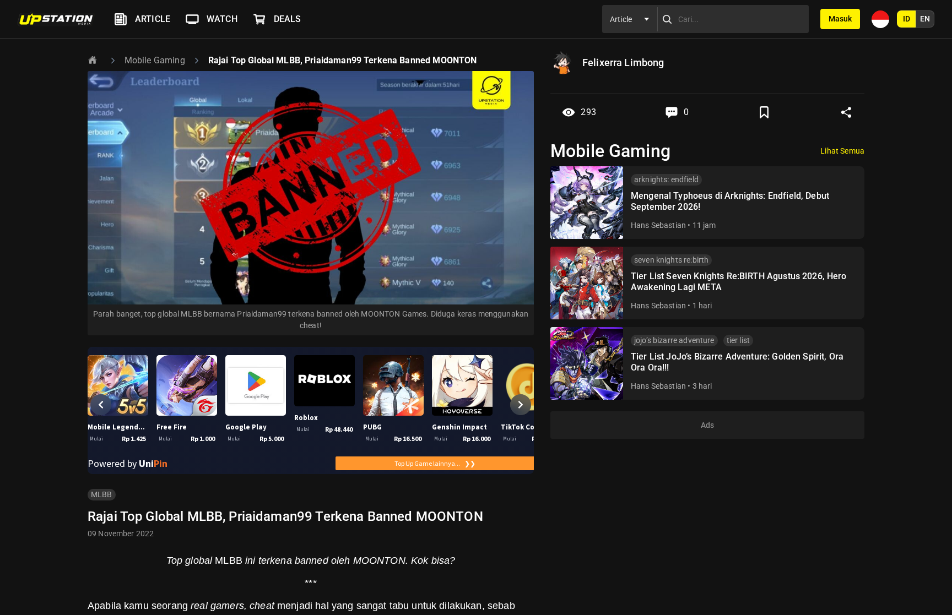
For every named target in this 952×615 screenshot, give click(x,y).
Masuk (840, 18)
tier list (738, 340)
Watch (222, 19)
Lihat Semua (842, 150)
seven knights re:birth (671, 259)
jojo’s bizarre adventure (674, 340)
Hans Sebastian (658, 225)
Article (152, 19)
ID (906, 18)
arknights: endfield (666, 179)
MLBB (101, 494)
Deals (287, 19)
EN (925, 18)
